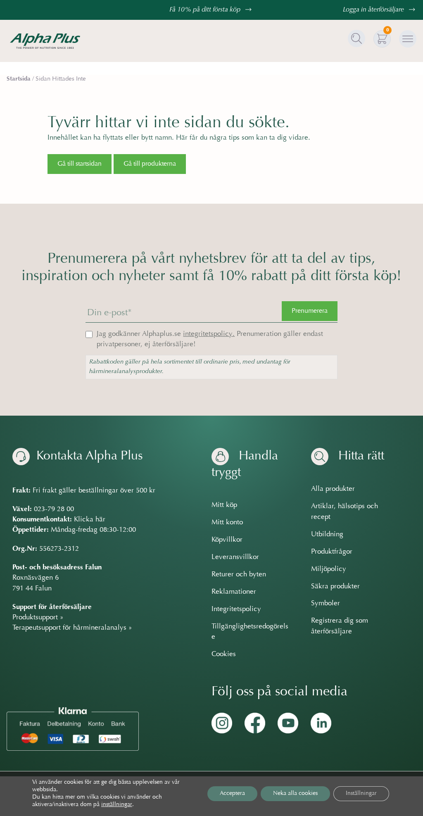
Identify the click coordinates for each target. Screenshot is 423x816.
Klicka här (89, 519)
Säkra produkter (335, 586)
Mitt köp (224, 505)
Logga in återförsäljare (374, 10)
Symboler (325, 603)
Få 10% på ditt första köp (205, 10)
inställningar (116, 805)
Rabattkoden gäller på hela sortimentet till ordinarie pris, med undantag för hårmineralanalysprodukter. (189, 367)
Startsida (19, 79)
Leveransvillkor (235, 557)
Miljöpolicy (328, 569)
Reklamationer (234, 592)
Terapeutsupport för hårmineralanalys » (72, 628)
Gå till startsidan (79, 164)
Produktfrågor (331, 552)
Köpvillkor (227, 540)
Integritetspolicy (236, 609)
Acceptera (232, 794)
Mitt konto (227, 522)
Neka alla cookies (295, 794)
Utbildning (327, 534)
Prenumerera (310, 311)
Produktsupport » (38, 617)
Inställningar (361, 794)
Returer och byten (239, 574)
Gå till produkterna (150, 164)
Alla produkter (333, 489)
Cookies (224, 654)
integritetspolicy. (209, 334)
